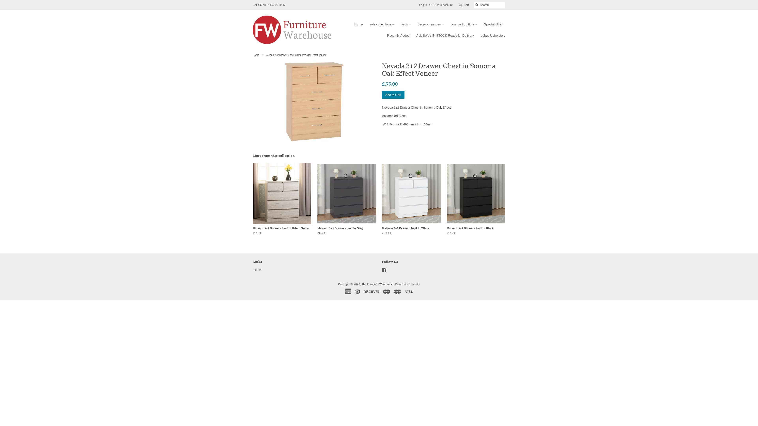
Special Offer (493, 24)
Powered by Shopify (407, 284)
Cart (466, 5)
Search (257, 270)
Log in (423, 5)
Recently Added (398, 35)
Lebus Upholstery (493, 35)
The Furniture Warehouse (377, 284)
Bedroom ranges (429, 24)
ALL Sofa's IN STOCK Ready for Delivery (445, 35)
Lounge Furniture (462, 24)
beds (405, 24)
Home (358, 24)
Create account (443, 5)
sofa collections (381, 24)
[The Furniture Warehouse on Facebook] (384, 270)
